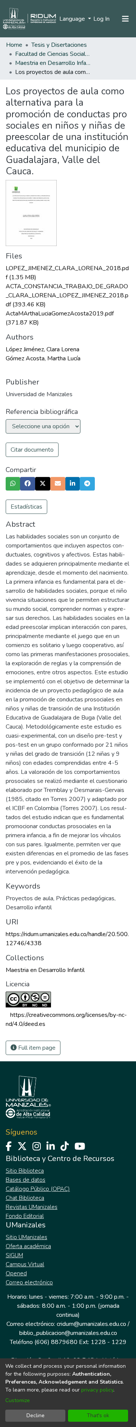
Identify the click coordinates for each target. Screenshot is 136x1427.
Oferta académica (28, 1246)
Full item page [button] (36, 1048)
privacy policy (97, 1389)
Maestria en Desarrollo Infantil (53, 63)
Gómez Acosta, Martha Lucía (43, 358)
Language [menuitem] (73, 19)
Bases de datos (25, 1180)
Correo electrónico (29, 1282)
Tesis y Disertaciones (59, 45)
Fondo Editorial (25, 1216)
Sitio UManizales (26, 1237)
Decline (35, 1415)
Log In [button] (101, 19)
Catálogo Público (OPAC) (38, 1189)
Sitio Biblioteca (25, 1171)
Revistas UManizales (31, 1207)
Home (14, 45)
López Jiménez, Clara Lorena (42, 349)
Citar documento (32, 450)
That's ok (98, 1415)
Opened (16, 1273)
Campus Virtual (25, 1264)
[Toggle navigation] (125, 18)
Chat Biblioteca (25, 1198)
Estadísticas (26, 507)
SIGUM (14, 1255)
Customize (17, 1400)
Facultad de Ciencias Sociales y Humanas (53, 54)
